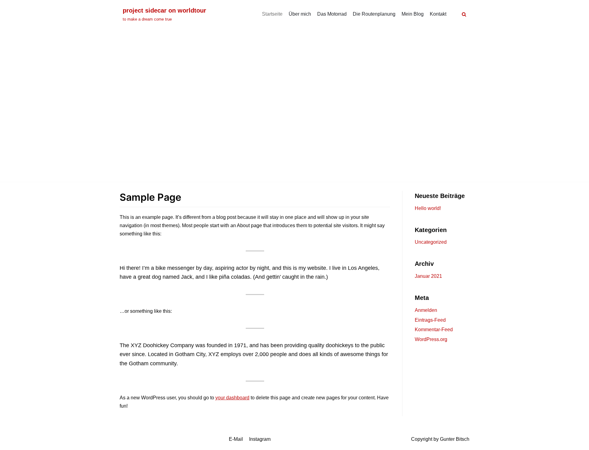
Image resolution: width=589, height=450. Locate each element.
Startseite (272, 14)
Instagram (260, 439)
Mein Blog (413, 14)
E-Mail (236, 439)
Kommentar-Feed (434, 329)
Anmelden (426, 310)
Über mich (300, 14)
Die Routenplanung (374, 14)
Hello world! (428, 208)
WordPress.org (431, 339)
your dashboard (232, 397)
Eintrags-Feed (430, 320)
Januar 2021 (428, 276)
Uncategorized (431, 242)
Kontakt (438, 14)
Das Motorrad (332, 14)
